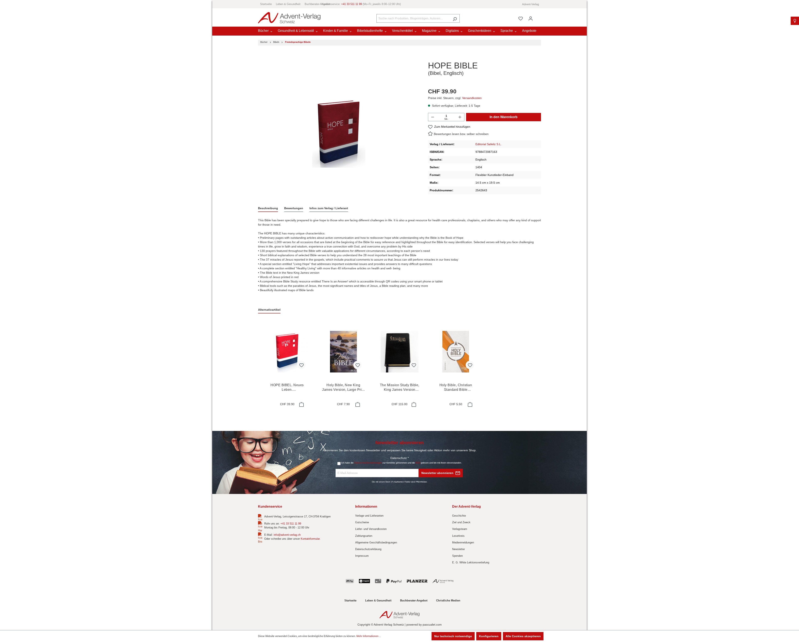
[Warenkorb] (538, 16)
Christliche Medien (448, 600)
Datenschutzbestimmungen (368, 462)
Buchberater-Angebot (317, 4)
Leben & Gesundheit (288, 4)
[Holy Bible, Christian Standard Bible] (455, 351)
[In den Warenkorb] (301, 404)
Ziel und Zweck (461, 522)
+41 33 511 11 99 (351, 4)
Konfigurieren (489, 636)
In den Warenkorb (503, 117)
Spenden (457, 555)
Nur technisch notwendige (453, 636)
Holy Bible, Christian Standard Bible (455, 387)
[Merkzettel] (521, 18)
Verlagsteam (459, 529)
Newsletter (458, 549)
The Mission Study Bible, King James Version (399, 387)
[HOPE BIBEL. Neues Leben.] (287, 351)
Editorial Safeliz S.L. (488, 144)
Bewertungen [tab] (293, 208)
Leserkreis (458, 535)
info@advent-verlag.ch (287, 534)
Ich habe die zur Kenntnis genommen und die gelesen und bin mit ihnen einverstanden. (401, 462)
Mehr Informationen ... (368, 636)
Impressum (362, 555)
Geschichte (459, 515)
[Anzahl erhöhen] (459, 117)
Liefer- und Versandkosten (371, 529)
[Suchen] (455, 18)
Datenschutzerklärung (368, 549)
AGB (417, 462)
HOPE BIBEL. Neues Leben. (287, 387)
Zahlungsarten (363, 535)
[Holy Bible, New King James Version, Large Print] (343, 351)
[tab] (268, 208)
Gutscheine (362, 522)
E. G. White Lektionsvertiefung (470, 562)
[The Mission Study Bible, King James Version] (399, 351)
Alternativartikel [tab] (269, 309)
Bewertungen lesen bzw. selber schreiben (461, 134)
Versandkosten (472, 98)
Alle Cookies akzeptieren (523, 636)
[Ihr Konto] (531, 18)
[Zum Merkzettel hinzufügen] (301, 365)
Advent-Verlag (530, 4)
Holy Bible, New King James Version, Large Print (343, 387)
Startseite (266, 4)
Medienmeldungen (463, 542)
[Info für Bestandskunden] (795, 21)
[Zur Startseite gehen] (289, 18)
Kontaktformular (310, 538)
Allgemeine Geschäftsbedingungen (376, 542)
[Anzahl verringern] (432, 117)
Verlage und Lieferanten (369, 515)
